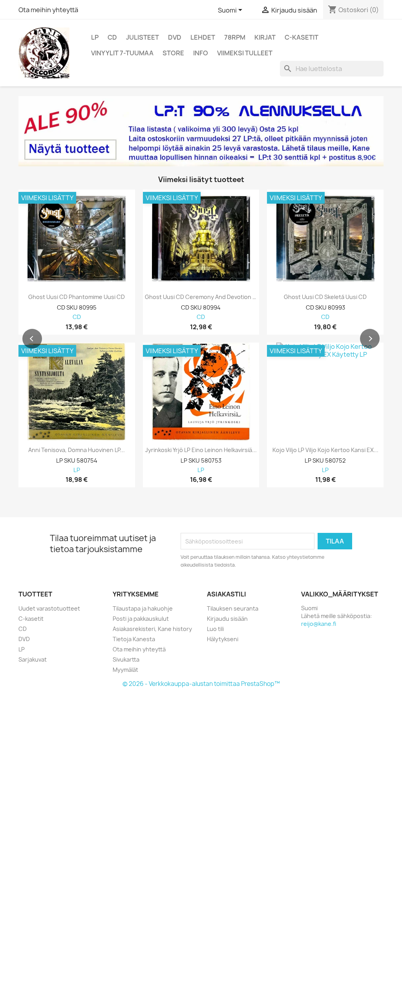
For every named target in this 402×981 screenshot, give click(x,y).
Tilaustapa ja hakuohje (143, 608)
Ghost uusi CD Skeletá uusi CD (325, 297)
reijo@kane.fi (318, 623)
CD (112, 37)
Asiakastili (226, 594)
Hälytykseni (222, 639)
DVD (174, 37)
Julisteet (142, 37)
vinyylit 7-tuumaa (122, 53)
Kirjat (265, 37)
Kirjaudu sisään (227, 618)
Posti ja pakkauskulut (141, 618)
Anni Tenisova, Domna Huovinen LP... (76, 450)
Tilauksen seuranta (232, 608)
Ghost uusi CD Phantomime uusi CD (76, 297)
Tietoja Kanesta (134, 639)
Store (173, 53)
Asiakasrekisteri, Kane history (152, 629)
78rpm (234, 37)
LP (95, 37)
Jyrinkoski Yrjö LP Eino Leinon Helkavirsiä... (201, 450)
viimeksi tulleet (244, 53)
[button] (32, 338)
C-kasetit (301, 37)
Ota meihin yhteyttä (48, 9)
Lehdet (202, 37)
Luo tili (215, 629)
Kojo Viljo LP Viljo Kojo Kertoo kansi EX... (325, 450)
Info (200, 53)
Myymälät (125, 669)
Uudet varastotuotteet (49, 608)
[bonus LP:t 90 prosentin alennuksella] (201, 131)
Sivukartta (126, 659)
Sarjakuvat (32, 659)
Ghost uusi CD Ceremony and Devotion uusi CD (201, 297)
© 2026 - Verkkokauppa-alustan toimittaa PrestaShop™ (201, 684)
